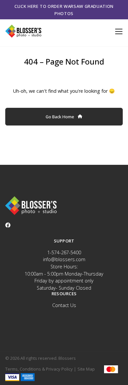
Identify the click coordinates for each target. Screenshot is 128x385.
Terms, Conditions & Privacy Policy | (40, 369)
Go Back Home (60, 117)
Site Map (86, 369)
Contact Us (64, 305)
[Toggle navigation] (117, 31)
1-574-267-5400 (64, 252)
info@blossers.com (64, 259)
